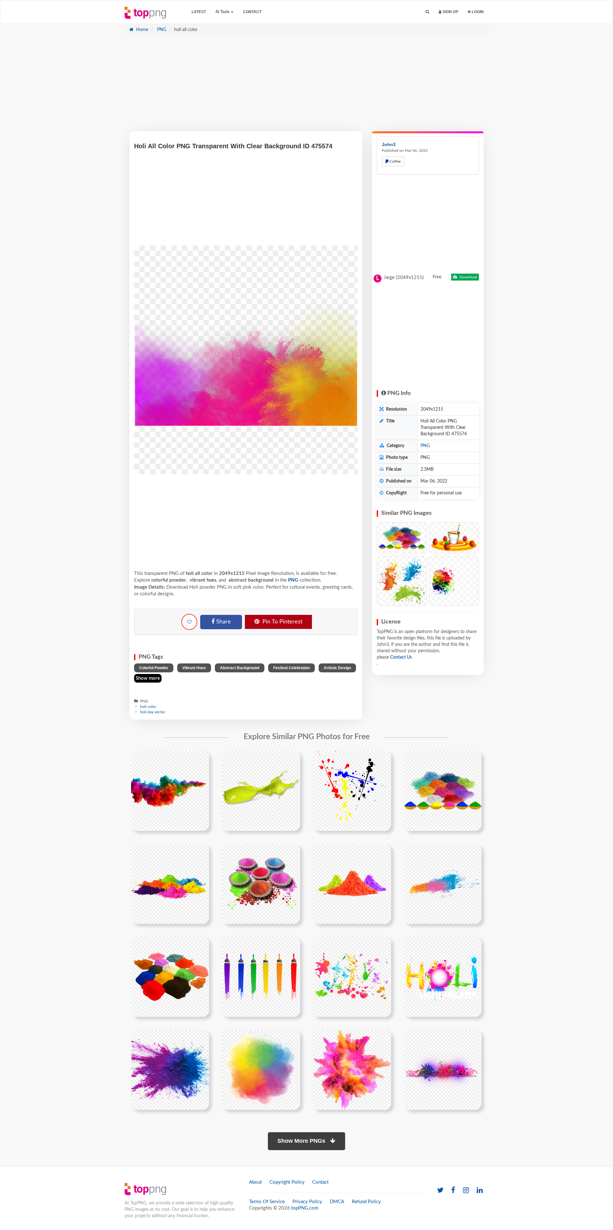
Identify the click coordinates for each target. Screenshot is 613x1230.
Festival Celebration (291, 668)
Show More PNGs (302, 1141)
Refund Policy (366, 1201)
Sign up (450, 12)
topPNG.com (304, 1208)
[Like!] (189, 622)
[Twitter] (440, 1190)
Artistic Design (337, 668)
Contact (252, 12)
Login (477, 12)
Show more (148, 678)
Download (467, 277)
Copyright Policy (287, 1182)
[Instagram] (466, 1190)
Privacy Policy (307, 1201)
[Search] (427, 12)
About (255, 1182)
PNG (161, 29)
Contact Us (401, 657)
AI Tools (223, 12)
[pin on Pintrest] (200, 759)
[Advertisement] (306, 86)
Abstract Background (239, 668)
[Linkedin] (480, 1190)
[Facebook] (453, 1190)
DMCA (337, 1201)
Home (141, 29)
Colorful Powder (153, 668)
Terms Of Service (267, 1201)
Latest (199, 12)
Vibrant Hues (194, 668)
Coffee (395, 161)
